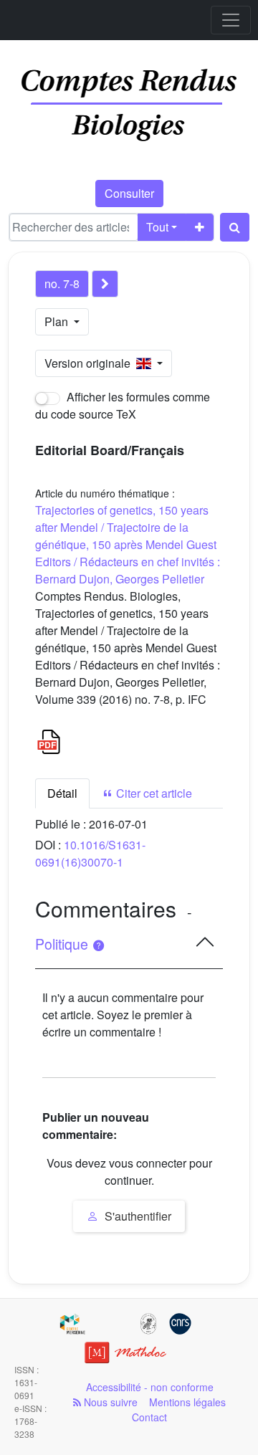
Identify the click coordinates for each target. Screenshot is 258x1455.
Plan (57, 321)
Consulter (129, 193)
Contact (149, 1417)
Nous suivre (109, 1402)
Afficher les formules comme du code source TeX (122, 405)
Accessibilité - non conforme (150, 1387)
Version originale (90, 363)
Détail (62, 793)
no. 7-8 (62, 283)
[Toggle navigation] (231, 20)
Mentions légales (187, 1402)
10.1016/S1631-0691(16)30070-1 (90, 853)
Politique (63, 944)
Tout (157, 227)
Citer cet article (152, 793)
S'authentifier (136, 1216)
